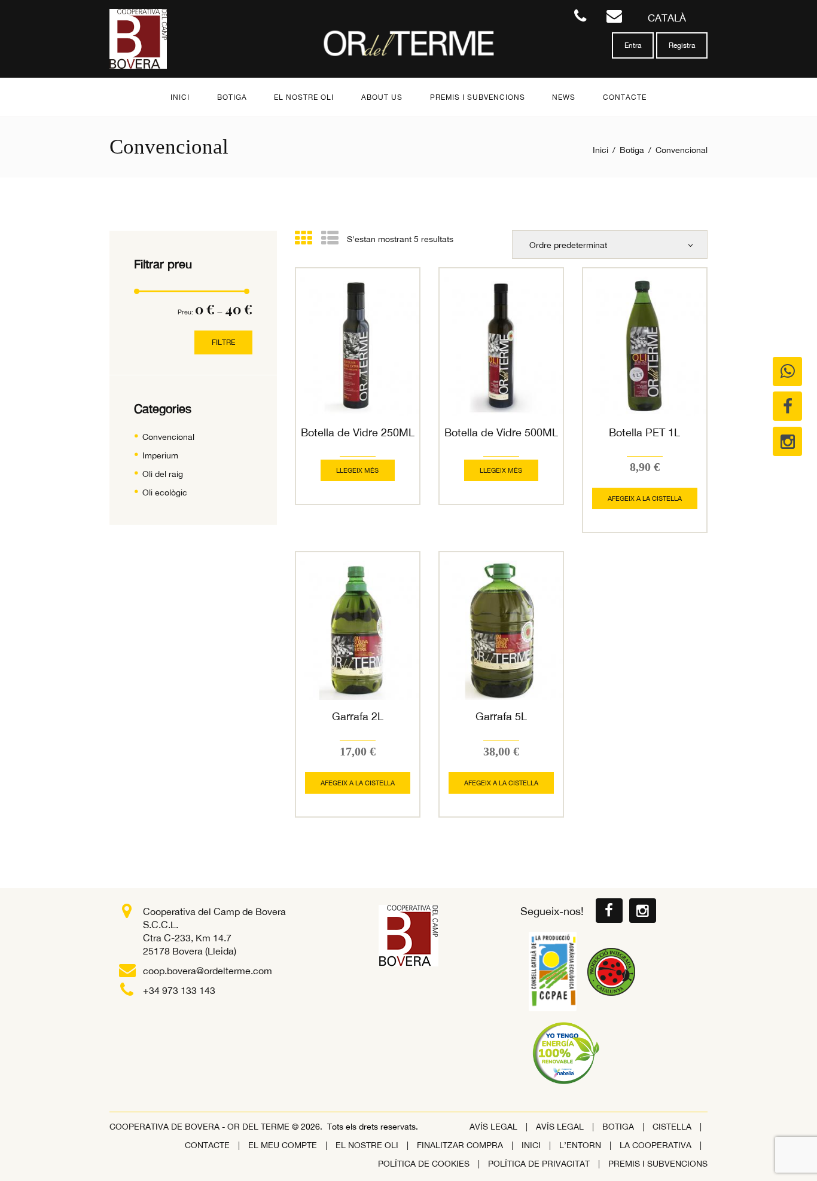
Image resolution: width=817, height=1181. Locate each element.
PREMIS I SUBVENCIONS (658, 1163)
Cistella (672, 1126)
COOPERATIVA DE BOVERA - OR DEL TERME (200, 1126)
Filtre (223, 342)
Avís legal (493, 1126)
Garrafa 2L (357, 716)
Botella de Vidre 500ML (501, 432)
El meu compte (282, 1145)
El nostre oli (367, 1145)
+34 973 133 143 (179, 990)
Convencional (168, 437)
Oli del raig (162, 474)
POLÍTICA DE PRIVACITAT (539, 1163)
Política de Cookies (424, 1163)
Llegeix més (357, 470)
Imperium (160, 455)
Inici (600, 150)
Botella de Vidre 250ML (357, 432)
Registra (682, 45)
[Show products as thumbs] (303, 238)
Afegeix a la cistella (645, 498)
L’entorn (580, 1145)
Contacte (207, 1145)
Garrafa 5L (501, 716)
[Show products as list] (330, 238)
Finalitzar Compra (460, 1145)
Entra (632, 45)
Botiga (632, 150)
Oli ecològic (164, 492)
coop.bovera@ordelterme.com (207, 970)
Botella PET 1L (644, 432)
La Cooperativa (655, 1145)
